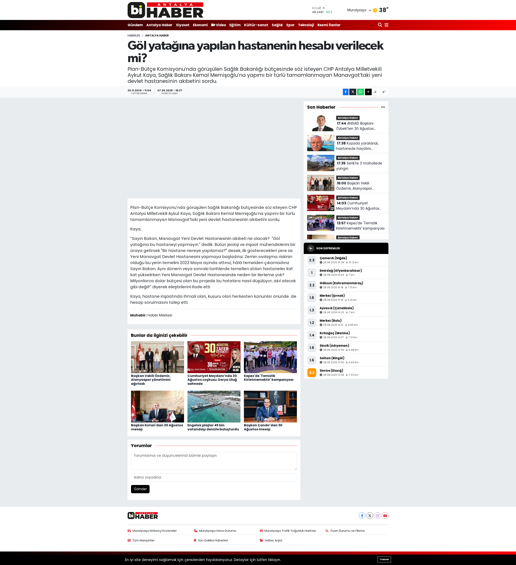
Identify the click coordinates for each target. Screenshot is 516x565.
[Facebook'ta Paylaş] (346, 92)
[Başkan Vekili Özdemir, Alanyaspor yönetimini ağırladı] (157, 357)
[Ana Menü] (386, 25)
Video (221, 25)
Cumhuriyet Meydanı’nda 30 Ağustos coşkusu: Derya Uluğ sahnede (212, 380)
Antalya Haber (159, 25)
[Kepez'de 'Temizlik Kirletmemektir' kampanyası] (270, 357)
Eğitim (235, 25)
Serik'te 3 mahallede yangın (359, 166)
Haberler (134, 35)
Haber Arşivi (273, 540)
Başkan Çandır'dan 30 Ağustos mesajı (263, 427)
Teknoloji (306, 25)
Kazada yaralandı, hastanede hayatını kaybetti (357, 146)
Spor (290, 25)
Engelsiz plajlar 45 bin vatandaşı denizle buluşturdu (213, 427)
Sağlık (277, 25)
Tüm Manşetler (143, 540)
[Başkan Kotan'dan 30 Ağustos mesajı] (157, 406)
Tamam (384, 559)
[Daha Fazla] (368, 92)
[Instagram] (377, 515)
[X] (369, 515)
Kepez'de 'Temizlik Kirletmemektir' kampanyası (268, 378)
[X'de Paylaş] (352, 92)
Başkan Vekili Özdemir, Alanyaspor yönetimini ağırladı (151, 380)
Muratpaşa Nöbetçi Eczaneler (155, 531)
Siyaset (182, 25)
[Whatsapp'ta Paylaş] (360, 92)
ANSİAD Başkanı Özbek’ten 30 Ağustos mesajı (355, 126)
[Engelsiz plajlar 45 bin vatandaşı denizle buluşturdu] (213, 406)
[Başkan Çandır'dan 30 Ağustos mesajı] (270, 406)
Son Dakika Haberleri (213, 540)
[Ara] (380, 25)
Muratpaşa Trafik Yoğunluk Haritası (290, 531)
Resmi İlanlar (329, 25)
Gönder (140, 489)
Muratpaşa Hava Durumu (217, 531)
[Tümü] (383, 107)
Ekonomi (200, 25)
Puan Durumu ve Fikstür (348, 531)
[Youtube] (385, 515)
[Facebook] (362, 515)
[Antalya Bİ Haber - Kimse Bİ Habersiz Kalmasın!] (165, 10)
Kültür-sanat (256, 25)
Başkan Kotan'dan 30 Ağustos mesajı (157, 427)
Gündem (135, 25)
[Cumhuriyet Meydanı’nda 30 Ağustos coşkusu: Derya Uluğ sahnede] (213, 357)
